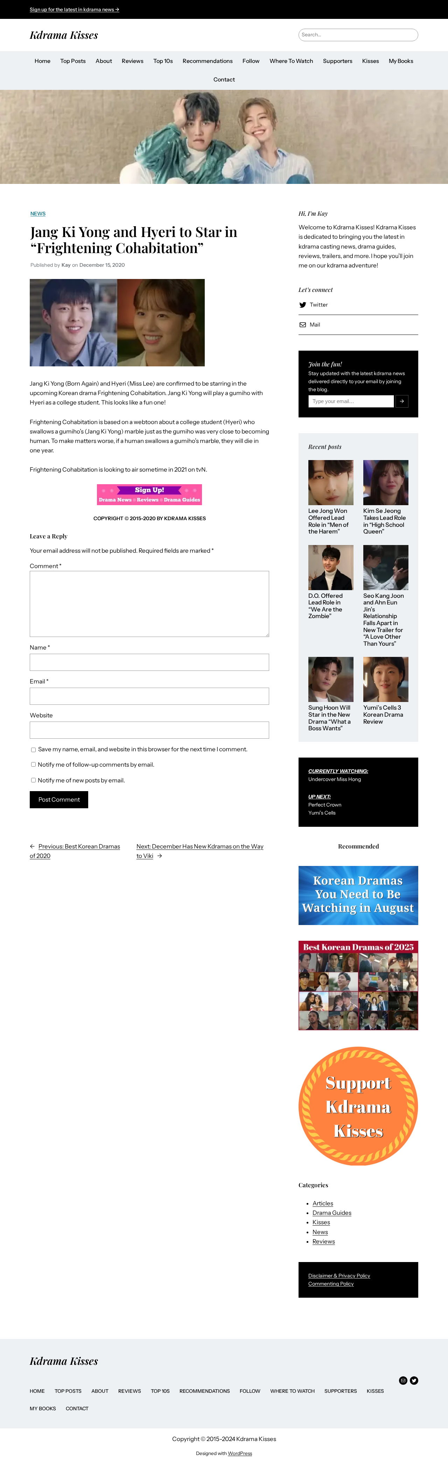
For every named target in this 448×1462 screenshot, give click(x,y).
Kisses (321, 1222)
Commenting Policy (331, 1284)
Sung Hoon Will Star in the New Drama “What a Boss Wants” (329, 718)
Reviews (324, 1241)
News (38, 213)
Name (40, 647)
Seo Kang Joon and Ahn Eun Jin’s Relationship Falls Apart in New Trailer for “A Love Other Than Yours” (383, 620)
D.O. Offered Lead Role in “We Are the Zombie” (325, 606)
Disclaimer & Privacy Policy (339, 1276)
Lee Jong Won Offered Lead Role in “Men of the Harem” (328, 521)
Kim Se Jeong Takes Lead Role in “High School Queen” (384, 521)
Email (39, 681)
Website (41, 715)
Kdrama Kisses (64, 34)
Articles (323, 1203)
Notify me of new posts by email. (81, 780)
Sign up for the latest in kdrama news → (74, 9)
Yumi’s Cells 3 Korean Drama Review (383, 714)
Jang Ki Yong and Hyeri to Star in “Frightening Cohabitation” (133, 239)
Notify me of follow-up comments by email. (96, 764)
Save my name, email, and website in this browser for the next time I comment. (142, 749)
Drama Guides (332, 1212)
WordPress (240, 1453)
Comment (46, 565)
